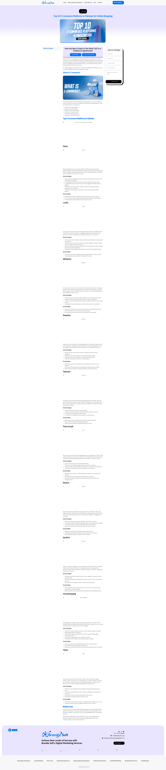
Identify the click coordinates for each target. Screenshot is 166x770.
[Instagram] (121, 732)
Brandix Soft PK (86, 766)
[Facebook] (119, 732)
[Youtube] (124, 732)
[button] (60, 48)
